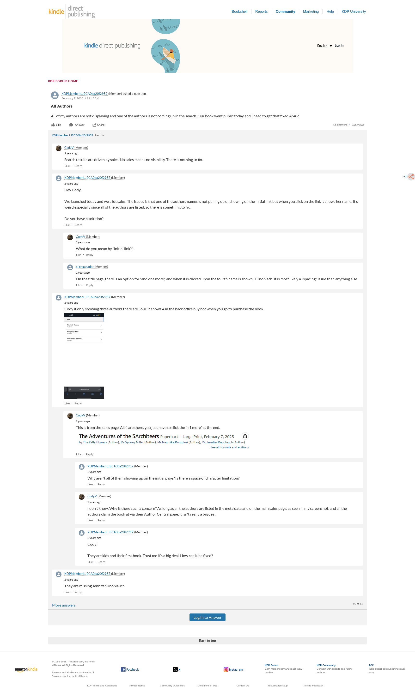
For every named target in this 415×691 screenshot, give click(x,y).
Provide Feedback (313, 685)
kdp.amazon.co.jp (278, 685)
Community (285, 11)
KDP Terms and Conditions (102, 685)
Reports (261, 11)
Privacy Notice (137, 685)
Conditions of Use (207, 685)
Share (100, 124)
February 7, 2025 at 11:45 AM (80, 98)
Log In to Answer (207, 617)
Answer (80, 124)
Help (330, 11)
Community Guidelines (172, 685)
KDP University (354, 11)
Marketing (311, 11)
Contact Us (243, 685)
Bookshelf (239, 11)
